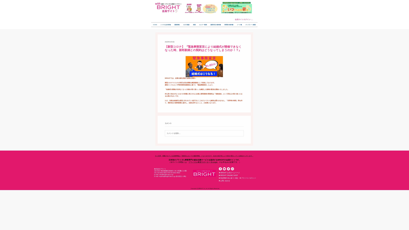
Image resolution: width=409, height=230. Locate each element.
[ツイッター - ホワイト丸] (228, 168)
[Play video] (204, 66)
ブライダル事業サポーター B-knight (203, 162)
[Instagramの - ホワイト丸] (232, 168)
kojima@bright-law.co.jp (167, 176)
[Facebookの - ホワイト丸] (220, 168)
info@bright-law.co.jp (166, 174)
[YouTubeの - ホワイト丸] (224, 168)
